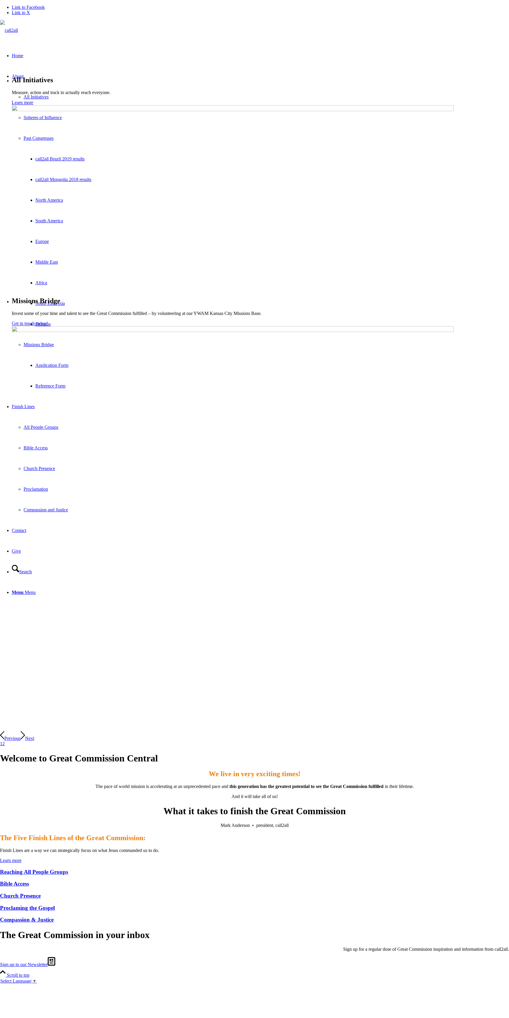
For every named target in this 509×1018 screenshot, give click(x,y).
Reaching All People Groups (34, 872)
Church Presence (20, 896)
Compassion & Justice (27, 920)
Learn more (22, 102)
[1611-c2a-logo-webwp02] (9, 30)
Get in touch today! (30, 323)
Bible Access (14, 884)
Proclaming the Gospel (27, 908)
